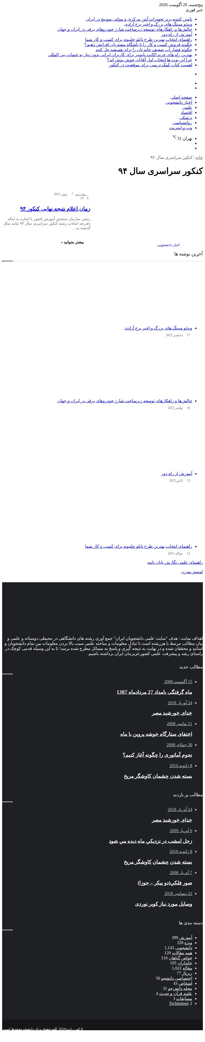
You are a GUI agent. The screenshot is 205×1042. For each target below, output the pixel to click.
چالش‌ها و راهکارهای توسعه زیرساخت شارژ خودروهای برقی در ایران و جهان (124, 29)
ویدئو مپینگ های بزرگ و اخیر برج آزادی (158, 24)
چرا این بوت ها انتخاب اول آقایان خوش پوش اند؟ (149, 60)
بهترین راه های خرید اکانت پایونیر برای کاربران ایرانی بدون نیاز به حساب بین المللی (120, 54)
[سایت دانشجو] (39, 103)
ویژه (188, 942)
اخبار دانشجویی (178, 102)
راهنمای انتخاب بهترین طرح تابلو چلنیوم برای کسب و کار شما (138, 39)
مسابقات (184, 998)
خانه (199, 157)
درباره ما (147, 1033)
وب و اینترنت (180, 127)
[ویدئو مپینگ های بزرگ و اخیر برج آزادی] (97, 296)
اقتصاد (186, 112)
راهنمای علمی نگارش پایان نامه (175, 562)
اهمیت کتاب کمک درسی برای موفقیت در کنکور (150, 65)
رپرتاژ (187, 973)
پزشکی (185, 117)
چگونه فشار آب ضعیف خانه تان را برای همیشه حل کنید (144, 49)
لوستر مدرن (192, 571)
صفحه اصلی (181, 97)
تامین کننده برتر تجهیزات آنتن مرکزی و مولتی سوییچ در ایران (139, 19)
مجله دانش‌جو (180, 988)
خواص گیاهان (180, 958)
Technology (179, 1003)
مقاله (187, 968)
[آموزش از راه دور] (97, 441)
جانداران (185, 963)
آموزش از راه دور (176, 34)
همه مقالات (182, 953)
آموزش (185, 937)
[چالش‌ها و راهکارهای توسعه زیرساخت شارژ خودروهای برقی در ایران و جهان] (97, 368)
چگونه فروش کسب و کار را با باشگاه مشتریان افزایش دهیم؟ (138, 44)
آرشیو (186, 1033)
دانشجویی (183, 947)
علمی (187, 107)
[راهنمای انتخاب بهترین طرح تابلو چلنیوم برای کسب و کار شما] (97, 514)
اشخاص (185, 983)
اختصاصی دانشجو (176, 978)
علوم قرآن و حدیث (175, 993)
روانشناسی (182, 122)
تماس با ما (168, 1033)
